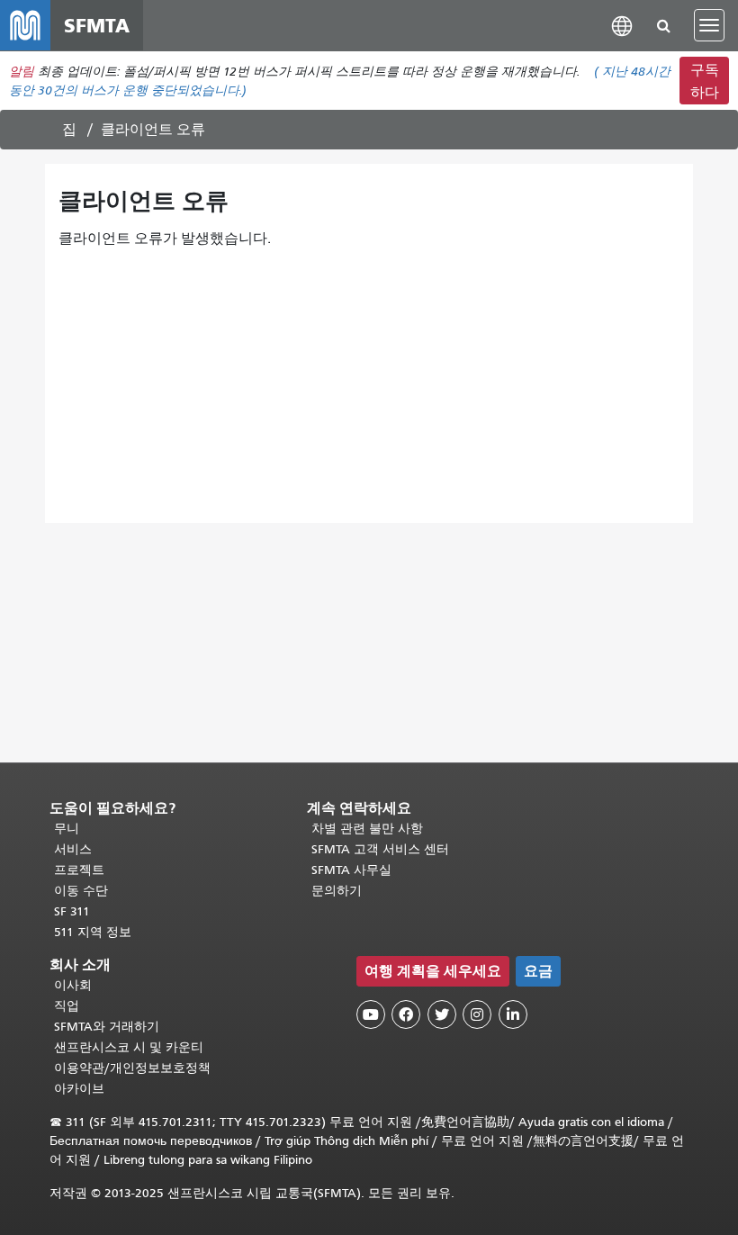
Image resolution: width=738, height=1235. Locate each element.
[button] (622, 25)
